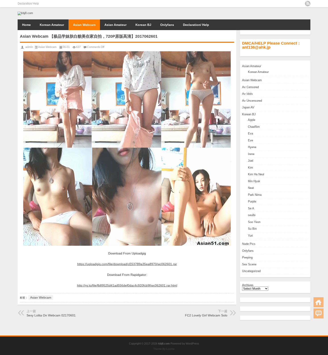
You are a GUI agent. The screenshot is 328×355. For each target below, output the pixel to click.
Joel (250, 160)
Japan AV (248, 107)
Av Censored (250, 87)
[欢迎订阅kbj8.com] (307, 3)
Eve (250, 140)
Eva (250, 133)
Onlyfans (167, 25)
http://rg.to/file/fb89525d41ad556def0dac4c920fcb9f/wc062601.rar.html (127, 285)
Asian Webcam (84, 25)
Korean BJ (143, 25)
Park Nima (255, 194)
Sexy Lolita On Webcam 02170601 (51, 315)
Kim (250, 167)
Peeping (247, 257)
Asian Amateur (115, 25)
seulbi (251, 215)
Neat (251, 188)
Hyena (252, 147)
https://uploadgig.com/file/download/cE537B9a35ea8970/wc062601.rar (127, 264)
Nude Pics (248, 244)
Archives (247, 285)
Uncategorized (251, 271)
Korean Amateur (52, 25)
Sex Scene (249, 264)
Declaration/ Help (28, 3)
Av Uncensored (252, 100)
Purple (252, 201)
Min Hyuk (254, 181)
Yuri (250, 235)
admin (29, 47)
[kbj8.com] (25, 13)
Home (26, 25)
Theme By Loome (164, 349)
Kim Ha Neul (256, 174)
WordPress (192, 343)
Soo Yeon (254, 222)
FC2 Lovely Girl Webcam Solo (206, 315)
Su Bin (252, 228)
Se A (251, 208)
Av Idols (247, 93)
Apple (251, 120)
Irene (251, 154)
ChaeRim (254, 126)
